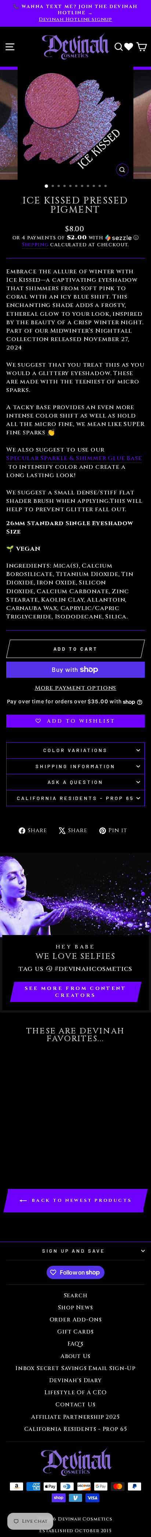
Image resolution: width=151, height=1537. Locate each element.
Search (76, 1295)
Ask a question (76, 782)
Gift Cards (75, 1332)
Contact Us (75, 1405)
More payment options (76, 688)
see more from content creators (75, 991)
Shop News (75, 1308)
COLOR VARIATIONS (75, 750)
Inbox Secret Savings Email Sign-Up (75, 1368)
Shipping (35, 244)
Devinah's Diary (75, 1380)
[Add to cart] (14, 1061)
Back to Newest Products (81, 1200)
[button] (75, 237)
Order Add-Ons (75, 1320)
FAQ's (75, 1344)
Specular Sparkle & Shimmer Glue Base (74, 458)
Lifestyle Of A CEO (75, 1392)
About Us (75, 1356)
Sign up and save (74, 1251)
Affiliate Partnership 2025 (75, 1417)
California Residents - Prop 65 (75, 798)
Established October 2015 (75, 1531)
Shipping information (75, 766)
